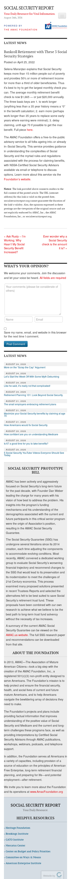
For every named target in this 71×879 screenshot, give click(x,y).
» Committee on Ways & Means (22, 857)
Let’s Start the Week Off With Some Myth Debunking (31, 376)
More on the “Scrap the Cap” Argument (24, 367)
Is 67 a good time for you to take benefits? (26, 443)
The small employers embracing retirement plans (30, 404)
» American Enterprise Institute (22, 863)
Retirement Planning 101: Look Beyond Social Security (33, 395)
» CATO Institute (14, 839)
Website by (48, 875)
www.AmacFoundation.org (46, 792)
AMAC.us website (17, 635)
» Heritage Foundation (17, 827)
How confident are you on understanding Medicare (31, 434)
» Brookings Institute (16, 833)
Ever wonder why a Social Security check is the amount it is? (54, 242)
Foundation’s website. (17, 179)
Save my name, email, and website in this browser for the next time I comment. (35, 334)
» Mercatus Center (14, 845)
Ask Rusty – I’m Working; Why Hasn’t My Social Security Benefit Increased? (15, 244)
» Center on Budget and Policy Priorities (27, 851)
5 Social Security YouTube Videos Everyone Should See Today (34, 454)
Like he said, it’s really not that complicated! (27, 386)
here (30, 130)
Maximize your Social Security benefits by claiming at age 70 (34, 414)
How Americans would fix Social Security (26, 425)
